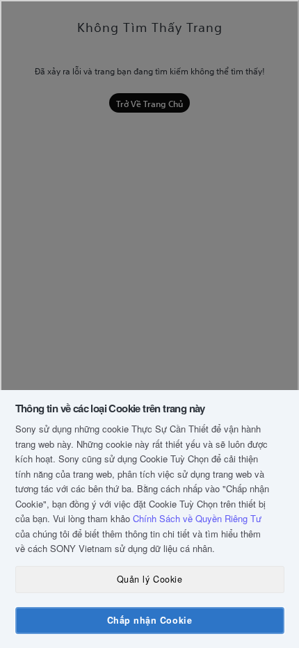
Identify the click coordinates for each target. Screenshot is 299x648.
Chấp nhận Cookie (149, 620)
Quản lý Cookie (149, 579)
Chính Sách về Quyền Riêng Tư (197, 518)
